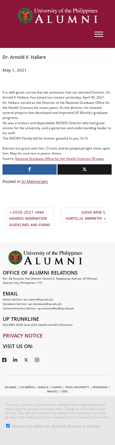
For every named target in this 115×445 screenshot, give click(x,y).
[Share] (30, 169)
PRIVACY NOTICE (23, 335)
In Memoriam (34, 181)
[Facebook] (4, 360)
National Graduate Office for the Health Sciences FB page (59, 158)
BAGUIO (52, 391)
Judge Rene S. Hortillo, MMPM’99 (86, 215)
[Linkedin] (15, 360)
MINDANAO (100, 387)
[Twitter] (26, 360)
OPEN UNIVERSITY (77, 387)
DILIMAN (10, 387)
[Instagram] (37, 360)
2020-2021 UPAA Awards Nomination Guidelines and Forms (29, 218)
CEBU (64, 391)
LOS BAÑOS (27, 387)
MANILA (43, 387)
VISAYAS (57, 387)
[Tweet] (85, 169)
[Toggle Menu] (98, 34)
